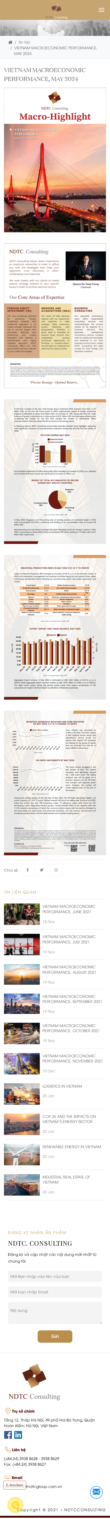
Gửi (55, 1336)
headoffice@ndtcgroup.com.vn (33, 1486)
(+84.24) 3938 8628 (21, 1458)
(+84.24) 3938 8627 (29, 1463)
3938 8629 (50, 1458)
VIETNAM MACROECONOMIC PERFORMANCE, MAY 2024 (55, 50)
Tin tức (24, 41)
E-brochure (14, 1485)
